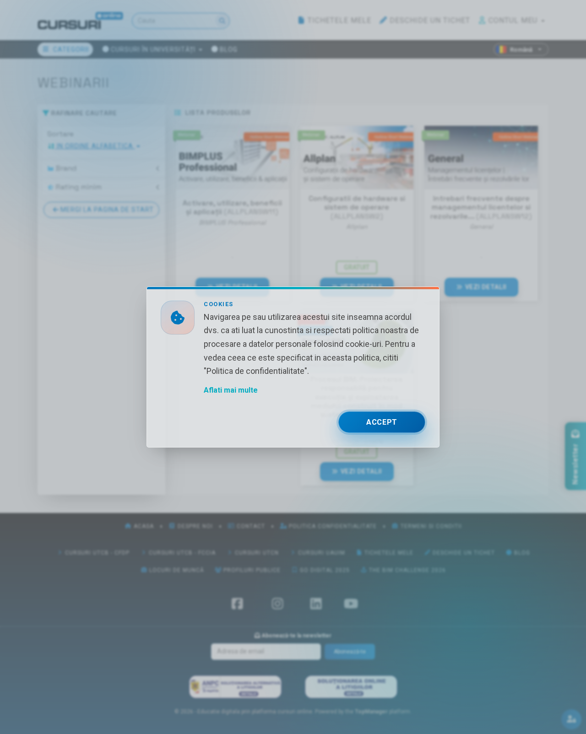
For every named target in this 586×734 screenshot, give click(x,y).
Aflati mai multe (231, 390)
